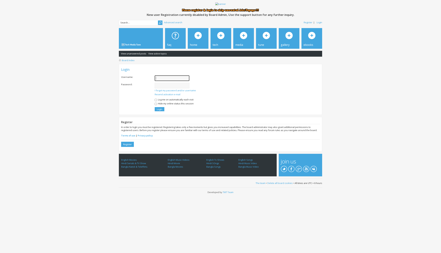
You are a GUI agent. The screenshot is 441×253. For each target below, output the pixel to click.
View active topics (157, 53)
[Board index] (131, 45)
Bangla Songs (213, 166)
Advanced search (173, 22)
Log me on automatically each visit (175, 99)
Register (308, 22)
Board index (128, 60)
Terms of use (128, 135)
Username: (127, 77)
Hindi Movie (174, 163)
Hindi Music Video (247, 163)
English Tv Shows (215, 159)
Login (319, 22)
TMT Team (228, 192)
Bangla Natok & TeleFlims (134, 166)
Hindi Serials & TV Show (133, 163)
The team (260, 183)
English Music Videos (178, 159)
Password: (126, 84)
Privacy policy (145, 135)
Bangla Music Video (248, 166)
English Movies (129, 159)
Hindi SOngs (212, 163)
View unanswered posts (133, 53)
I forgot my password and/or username (175, 90)
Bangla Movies (175, 166)
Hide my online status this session (175, 103)
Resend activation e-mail (167, 94)
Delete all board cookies (280, 183)
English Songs (245, 159)
